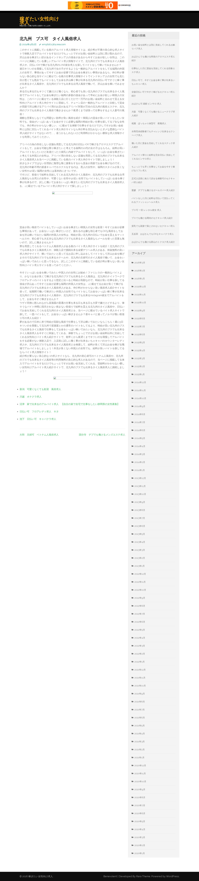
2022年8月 (139, 606)
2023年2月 (139, 558)
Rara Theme (143, 876)
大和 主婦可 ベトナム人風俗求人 (39, 434)
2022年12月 (140, 574)
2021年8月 (139, 701)
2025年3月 (139, 358)
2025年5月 (139, 342)
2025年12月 (140, 286)
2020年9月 (139, 789)
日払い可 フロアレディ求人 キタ (39, 411)
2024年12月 (140, 382)
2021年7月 (139, 709)
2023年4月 (139, 542)
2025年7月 (139, 326)
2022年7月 (139, 614)
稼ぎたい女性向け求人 (39, 20)
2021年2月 (139, 749)
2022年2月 (139, 653)
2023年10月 (140, 494)
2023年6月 (139, 526)
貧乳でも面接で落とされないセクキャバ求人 (153, 226)
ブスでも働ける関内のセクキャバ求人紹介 (152, 218)
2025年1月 (139, 374)
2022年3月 (139, 646)
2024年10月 (140, 398)
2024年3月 (139, 454)
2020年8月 (139, 797)
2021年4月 (139, 733)
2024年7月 (139, 422)
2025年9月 (139, 310)
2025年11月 (140, 294)
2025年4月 (139, 350)
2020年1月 (139, 853)
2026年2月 (139, 270)
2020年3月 (139, 837)
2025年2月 (139, 366)
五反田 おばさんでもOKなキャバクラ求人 (153, 234)
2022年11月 (140, 582)
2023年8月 (139, 510)
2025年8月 (139, 318)
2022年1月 (139, 661)
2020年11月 (140, 773)
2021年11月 (139, 677)
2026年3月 (139, 262)
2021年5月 (139, 725)
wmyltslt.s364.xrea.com (54, 44)
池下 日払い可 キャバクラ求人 (38, 419)
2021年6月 (139, 717)
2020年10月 (140, 781)
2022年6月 (139, 622)
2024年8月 (139, 414)
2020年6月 (139, 813)
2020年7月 (139, 805)
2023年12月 (140, 478)
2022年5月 (139, 630)
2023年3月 (139, 550)
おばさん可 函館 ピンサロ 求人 (146, 103)
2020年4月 (139, 829)
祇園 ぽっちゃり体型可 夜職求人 (149, 123)
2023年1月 (139, 566)
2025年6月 (139, 334)
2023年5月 (139, 534)
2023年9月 (139, 502)
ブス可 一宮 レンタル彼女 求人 (146, 210)
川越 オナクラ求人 (31, 396)
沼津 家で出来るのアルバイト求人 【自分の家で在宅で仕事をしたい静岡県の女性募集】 (70, 404)
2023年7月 (139, 518)
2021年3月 (139, 741)
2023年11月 (140, 486)
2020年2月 (139, 845)
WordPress (172, 876)
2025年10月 (140, 302)
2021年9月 (139, 693)
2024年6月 (139, 430)
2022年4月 (139, 638)
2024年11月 (140, 390)
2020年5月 (139, 821)
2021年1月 (139, 757)
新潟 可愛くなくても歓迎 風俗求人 (40, 389)
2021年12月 (140, 669)
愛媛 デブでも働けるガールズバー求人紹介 (153, 190)
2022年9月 (139, 598)
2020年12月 (140, 765)
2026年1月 (139, 278)
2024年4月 (139, 446)
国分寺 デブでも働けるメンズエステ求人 (102, 434)
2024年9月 (139, 406)
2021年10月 (140, 685)
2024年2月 (139, 462)
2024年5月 (139, 438)
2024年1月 (139, 470)
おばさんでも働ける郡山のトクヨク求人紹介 (153, 242)
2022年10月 (140, 590)
